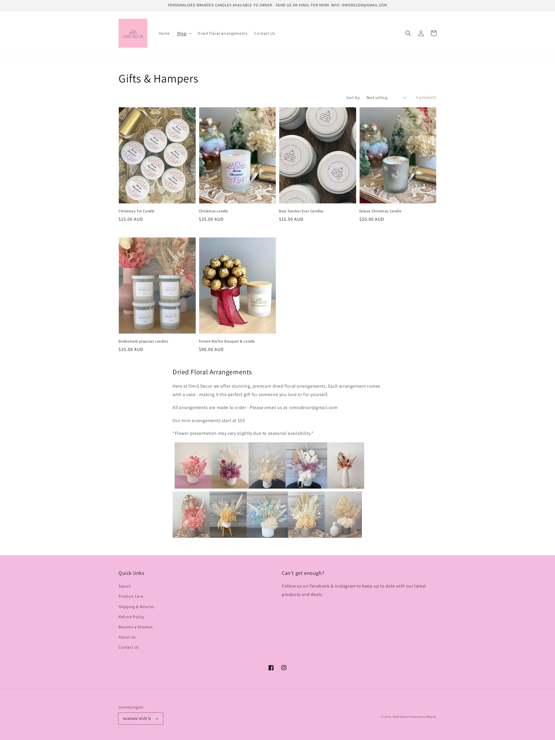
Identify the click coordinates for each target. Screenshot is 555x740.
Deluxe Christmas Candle (380, 211)
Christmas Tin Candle (137, 211)
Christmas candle (213, 211)
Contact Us (129, 647)
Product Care (131, 596)
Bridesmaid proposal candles (143, 341)
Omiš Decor (400, 717)
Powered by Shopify (422, 717)
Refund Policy (131, 616)
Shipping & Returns (136, 606)
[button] (408, 33)
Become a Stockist (136, 626)
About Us (127, 637)
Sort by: (353, 97)
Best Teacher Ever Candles (301, 211)
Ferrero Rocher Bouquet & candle (227, 341)
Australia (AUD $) (137, 718)
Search (125, 586)
